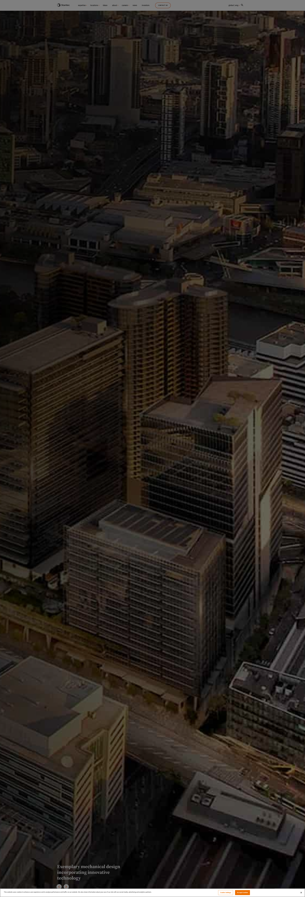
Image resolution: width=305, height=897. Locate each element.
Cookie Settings (225, 892)
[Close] (301, 892)
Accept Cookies (242, 892)
